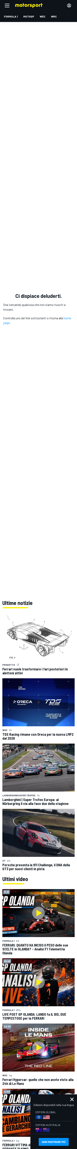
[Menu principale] (7, 5)
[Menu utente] (69, 5)
